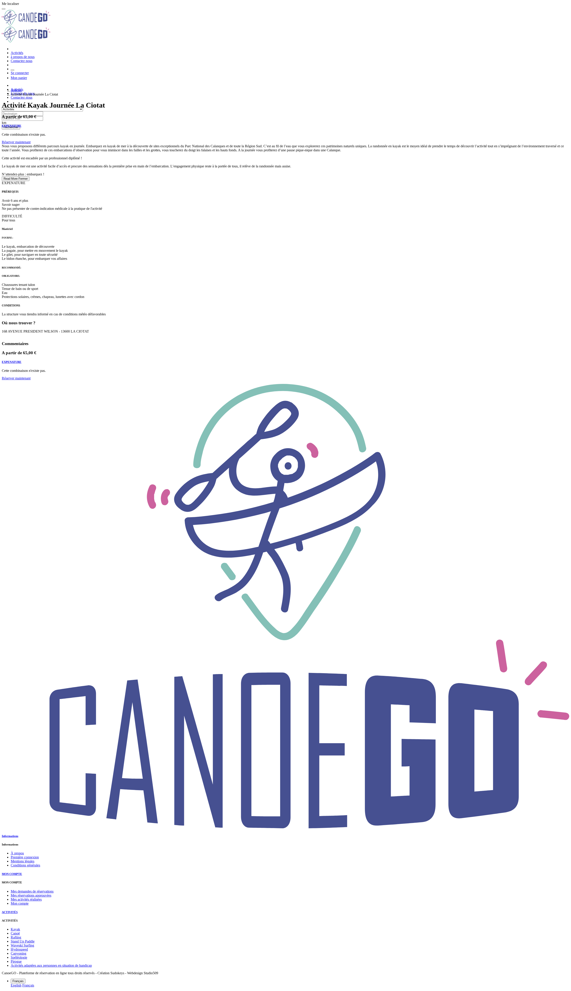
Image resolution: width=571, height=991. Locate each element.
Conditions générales (25, 865)
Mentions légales (22, 861)
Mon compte (20, 903)
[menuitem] (17, 53)
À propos (17, 853)
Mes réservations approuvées (31, 895)
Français (28, 985)
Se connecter (20, 73)
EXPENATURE (11, 125)
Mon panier (19, 78)
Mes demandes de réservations (32, 891)
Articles (16, 90)
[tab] (285, 836)
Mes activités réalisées (26, 899)
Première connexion (25, 857)
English (16, 985)
